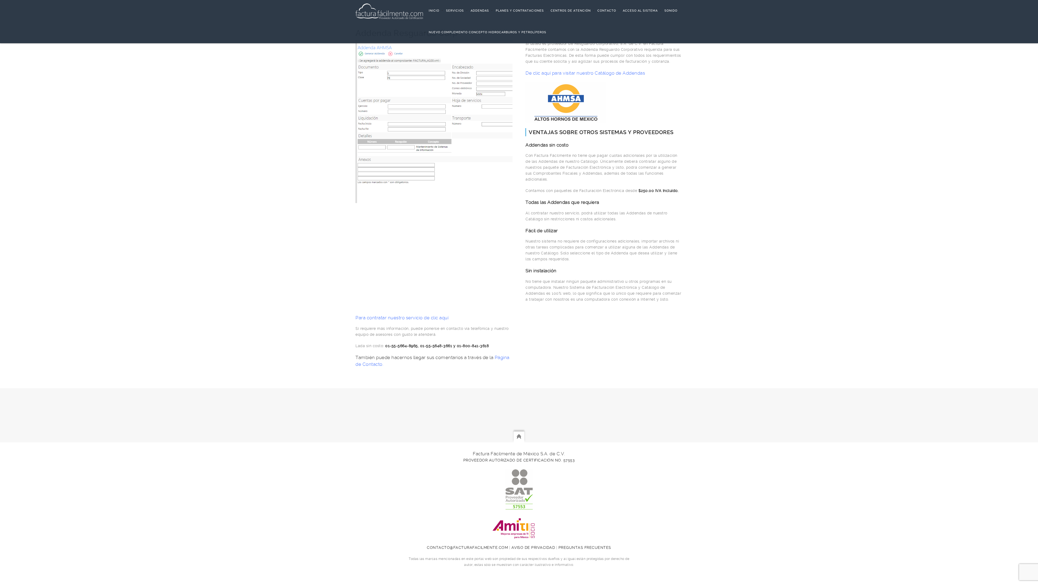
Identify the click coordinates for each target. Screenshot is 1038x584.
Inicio (434, 10)
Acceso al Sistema (640, 10)
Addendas (480, 10)
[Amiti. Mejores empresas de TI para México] (519, 535)
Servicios (455, 10)
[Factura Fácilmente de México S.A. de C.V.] (389, 11)
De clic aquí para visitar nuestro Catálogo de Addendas (585, 73)
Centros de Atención (571, 10)
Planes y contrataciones (520, 10)
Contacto (606, 10)
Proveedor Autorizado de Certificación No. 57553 (519, 460)
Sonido (670, 10)
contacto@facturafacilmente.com (467, 547)
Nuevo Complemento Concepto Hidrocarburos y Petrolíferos (487, 32)
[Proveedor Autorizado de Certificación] (519, 507)
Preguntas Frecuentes (584, 547)
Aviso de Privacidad (533, 547)
